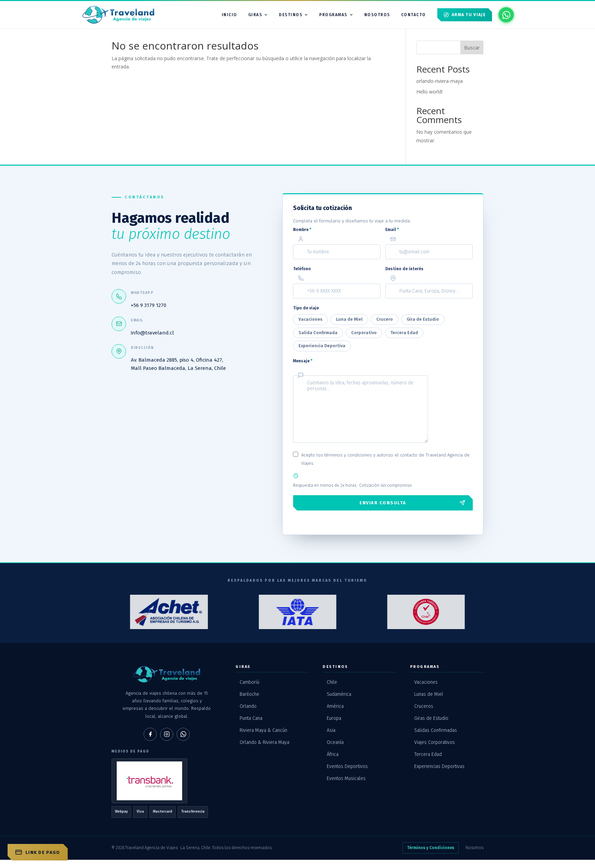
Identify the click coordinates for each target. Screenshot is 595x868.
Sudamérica (339, 694)
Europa (334, 718)
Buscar (472, 47)
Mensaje (302, 361)
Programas (333, 14)
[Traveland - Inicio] (118, 14)
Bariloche (249, 694)
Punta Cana (251, 718)
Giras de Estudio (431, 718)
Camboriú (249, 682)
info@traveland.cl (152, 333)
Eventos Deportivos (347, 766)
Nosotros (474, 847)
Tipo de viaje (306, 308)
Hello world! (429, 91)
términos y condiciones (348, 455)
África (332, 754)
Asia (331, 730)
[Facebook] (150, 734)
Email (392, 229)
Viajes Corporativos (434, 742)
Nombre (302, 229)
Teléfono (302, 268)
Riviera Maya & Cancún (263, 730)
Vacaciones (426, 682)
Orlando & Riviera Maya (264, 742)
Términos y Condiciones (430, 847)
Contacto (413, 14)
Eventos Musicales (346, 778)
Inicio (229, 14)
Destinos (290, 14)
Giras (255, 14)
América (335, 706)
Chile (332, 682)
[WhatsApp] (183, 734)
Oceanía (335, 742)
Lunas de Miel (428, 694)
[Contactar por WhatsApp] (506, 14)
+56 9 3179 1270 (148, 305)
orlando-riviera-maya (439, 81)
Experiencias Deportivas (439, 766)
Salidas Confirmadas (435, 730)
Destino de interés (404, 268)
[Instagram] (166, 734)
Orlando (248, 706)
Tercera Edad (428, 754)
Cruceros (423, 706)
